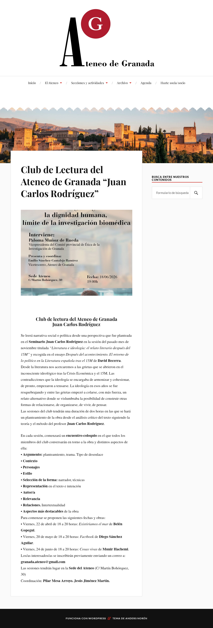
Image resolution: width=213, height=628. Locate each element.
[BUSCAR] (196, 193)
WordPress (97, 618)
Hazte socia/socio (173, 83)
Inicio (32, 83)
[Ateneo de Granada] (106, 37)
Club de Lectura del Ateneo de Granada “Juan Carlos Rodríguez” (73, 181)
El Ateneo (51, 83)
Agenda (146, 83)
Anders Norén (136, 618)
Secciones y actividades (87, 83)
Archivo (122, 83)
